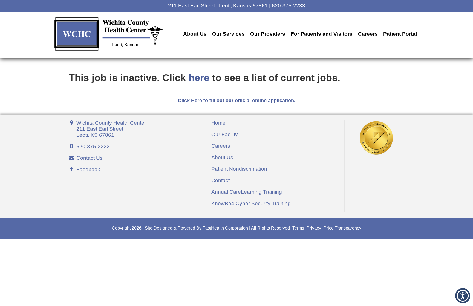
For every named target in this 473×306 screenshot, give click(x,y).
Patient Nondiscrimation (239, 169)
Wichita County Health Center (111, 129)
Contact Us (89, 158)
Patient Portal (400, 34)
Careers (368, 34)
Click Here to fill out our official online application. (236, 100)
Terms (298, 228)
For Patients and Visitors (322, 34)
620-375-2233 (93, 146)
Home (218, 123)
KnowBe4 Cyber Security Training (251, 203)
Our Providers (267, 34)
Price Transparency (342, 228)
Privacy (314, 228)
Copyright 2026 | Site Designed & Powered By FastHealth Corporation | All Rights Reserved (201, 228)
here (199, 77)
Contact (220, 180)
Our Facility (224, 134)
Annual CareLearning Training (246, 192)
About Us (195, 34)
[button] (445, 301)
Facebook (88, 169)
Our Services (228, 34)
